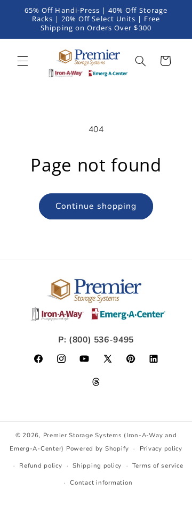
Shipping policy (97, 465)
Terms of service (157, 465)
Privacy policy (161, 448)
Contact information (101, 482)
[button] (22, 60)
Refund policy (40, 465)
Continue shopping (96, 206)
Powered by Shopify (97, 448)
